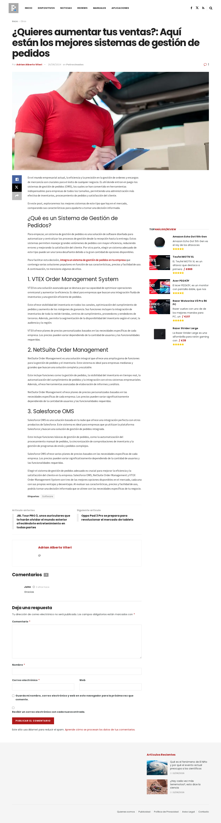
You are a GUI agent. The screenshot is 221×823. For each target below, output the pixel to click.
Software (47, 496)
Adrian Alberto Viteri (29, 64)
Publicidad (144, 811)
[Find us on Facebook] (191, 8)
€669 (189, 269)
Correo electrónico (26, 680)
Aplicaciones (120, 8)
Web (82, 680)
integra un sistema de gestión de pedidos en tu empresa (93, 260)
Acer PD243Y (181, 280)
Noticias (66, 8)
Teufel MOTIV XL (183, 256)
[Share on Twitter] (17, 188)
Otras (23, 21)
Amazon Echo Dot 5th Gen (190, 236)
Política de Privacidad (166, 811)
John (27, 587)
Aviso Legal (188, 811)
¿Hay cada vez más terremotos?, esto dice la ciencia (185, 784)
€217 (187, 316)
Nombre (18, 665)
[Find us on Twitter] (197, 8)
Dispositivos (46, 8)
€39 (183, 340)
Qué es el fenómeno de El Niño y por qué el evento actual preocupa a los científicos (188, 765)
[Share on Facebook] (17, 179)
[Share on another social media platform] (17, 196)
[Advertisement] (179, 196)
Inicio (28, 8)
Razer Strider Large (185, 328)
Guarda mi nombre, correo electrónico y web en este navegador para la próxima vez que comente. (74, 697)
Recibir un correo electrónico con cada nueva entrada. (48, 712)
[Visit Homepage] (13, 8)
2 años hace (42, 587)
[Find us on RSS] (203, 8)
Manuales (99, 8)
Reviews (82, 8)
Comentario (21, 621)
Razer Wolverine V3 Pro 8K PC (190, 302)
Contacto (203, 811)
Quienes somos (126, 811)
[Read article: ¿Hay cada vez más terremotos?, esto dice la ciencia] (157, 786)
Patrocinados (75, 64)
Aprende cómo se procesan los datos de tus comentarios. (100, 729)
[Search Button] (210, 8)
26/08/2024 (54, 64)
